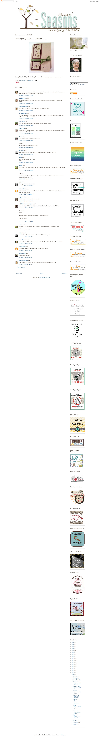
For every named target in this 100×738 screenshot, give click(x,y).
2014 (73, 664)
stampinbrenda (22, 253)
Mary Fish (21, 150)
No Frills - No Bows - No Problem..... (76, 696)
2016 (73, 660)
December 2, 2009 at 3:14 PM (25, 243)
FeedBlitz (82, 84)
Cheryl (20, 182)
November (75, 678)
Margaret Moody (23, 113)
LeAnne (20, 165)
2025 (73, 642)
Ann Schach (22, 121)
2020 (73, 652)
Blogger (63, 734)
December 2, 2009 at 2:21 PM (25, 230)
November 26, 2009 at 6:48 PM (26, 118)
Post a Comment (21, 267)
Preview (72, 84)
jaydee (20, 157)
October (75, 720)
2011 (73, 670)
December (75, 676)
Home (41, 273)
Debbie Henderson (23, 106)
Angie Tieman (22, 197)
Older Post (64, 273)
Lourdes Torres (22, 98)
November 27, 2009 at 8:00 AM (26, 147)
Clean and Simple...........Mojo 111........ (77, 716)
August (75, 724)
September (75, 722)
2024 (73, 644)
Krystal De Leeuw (23, 239)
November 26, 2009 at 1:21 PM (26, 95)
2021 (73, 650)
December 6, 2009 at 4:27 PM (25, 264)
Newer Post (19, 273)
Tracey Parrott (22, 246)
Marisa (20, 136)
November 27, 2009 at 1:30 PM (26, 162)
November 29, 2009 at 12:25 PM (26, 194)
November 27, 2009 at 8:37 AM (26, 154)
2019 (73, 654)
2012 (73, 668)
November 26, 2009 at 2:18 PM (26, 103)
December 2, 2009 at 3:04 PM (25, 236)
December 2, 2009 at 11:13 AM (26, 221)
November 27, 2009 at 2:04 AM (26, 140)
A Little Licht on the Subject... (26, 204)
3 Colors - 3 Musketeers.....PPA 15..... (77, 712)
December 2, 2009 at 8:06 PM (25, 257)
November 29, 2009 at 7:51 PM (26, 201)
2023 (73, 646)
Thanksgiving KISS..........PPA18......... (77, 683)
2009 (73, 674)
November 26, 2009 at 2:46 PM (26, 110)
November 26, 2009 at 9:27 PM (26, 125)
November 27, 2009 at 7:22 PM (26, 179)
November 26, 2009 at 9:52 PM (26, 133)
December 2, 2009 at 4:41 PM (25, 250)
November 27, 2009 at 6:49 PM (26, 170)
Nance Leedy (22, 128)
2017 (73, 658)
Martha (20, 90)
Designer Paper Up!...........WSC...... (77, 687)
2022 (73, 648)
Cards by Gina (22, 188)
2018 (73, 656)
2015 (73, 662)
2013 (73, 666)
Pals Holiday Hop (77, 679)
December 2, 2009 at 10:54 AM (26, 207)
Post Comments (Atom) (44, 277)
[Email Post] (36, 80)
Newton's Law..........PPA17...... (77, 692)
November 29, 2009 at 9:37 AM (26, 185)
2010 (73, 672)
